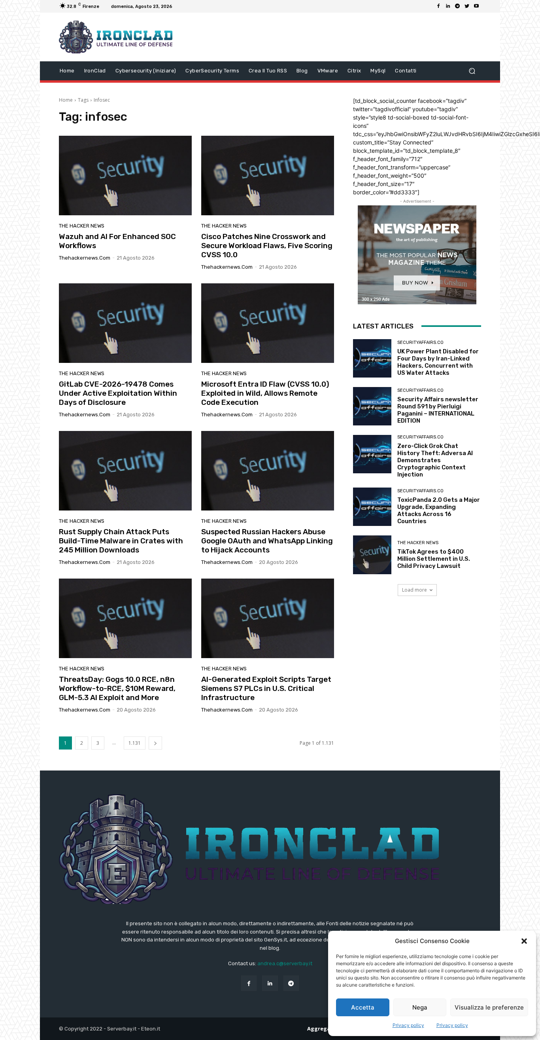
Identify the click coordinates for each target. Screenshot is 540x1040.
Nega (419, 1007)
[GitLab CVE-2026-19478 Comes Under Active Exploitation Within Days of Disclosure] (125, 323)
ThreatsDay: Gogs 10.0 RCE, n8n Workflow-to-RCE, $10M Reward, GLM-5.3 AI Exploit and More (117, 688)
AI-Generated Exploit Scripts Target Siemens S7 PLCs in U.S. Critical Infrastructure (266, 688)
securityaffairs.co (420, 342)
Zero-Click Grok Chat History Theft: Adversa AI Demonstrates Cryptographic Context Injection (435, 460)
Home (66, 100)
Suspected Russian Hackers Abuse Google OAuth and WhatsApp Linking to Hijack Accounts (267, 540)
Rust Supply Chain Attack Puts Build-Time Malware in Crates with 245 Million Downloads (121, 540)
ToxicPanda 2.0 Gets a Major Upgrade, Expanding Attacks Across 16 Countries (438, 510)
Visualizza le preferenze (489, 1007)
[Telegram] (457, 6)
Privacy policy (408, 1025)
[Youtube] (476, 6)
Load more (414, 589)
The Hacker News (81, 225)
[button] (524, 941)
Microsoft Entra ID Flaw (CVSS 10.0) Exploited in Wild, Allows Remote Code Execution (265, 393)
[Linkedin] (448, 6)
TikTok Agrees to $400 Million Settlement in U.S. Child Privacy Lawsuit (433, 558)
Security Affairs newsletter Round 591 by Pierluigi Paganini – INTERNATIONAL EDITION (437, 410)
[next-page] (155, 743)
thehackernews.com (84, 258)
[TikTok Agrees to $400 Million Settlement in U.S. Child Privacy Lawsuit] (372, 554)
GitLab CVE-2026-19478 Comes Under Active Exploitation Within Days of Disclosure (118, 393)
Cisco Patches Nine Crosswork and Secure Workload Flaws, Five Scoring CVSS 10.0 (266, 245)
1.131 (134, 743)
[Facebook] (438, 6)
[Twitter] (467, 6)
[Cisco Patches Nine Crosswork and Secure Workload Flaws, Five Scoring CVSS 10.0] (267, 176)
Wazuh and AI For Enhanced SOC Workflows (117, 241)
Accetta (362, 1007)
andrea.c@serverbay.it (284, 963)
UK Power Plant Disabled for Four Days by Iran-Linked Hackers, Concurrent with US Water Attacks (438, 362)
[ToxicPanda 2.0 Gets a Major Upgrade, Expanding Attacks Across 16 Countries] (372, 507)
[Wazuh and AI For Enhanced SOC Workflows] (125, 176)
